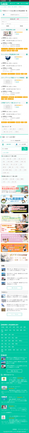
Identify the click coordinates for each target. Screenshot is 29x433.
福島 (25, 327)
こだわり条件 (5, 152)
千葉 (14, 330)
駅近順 (21, 26)
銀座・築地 (9, 158)
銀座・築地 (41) (13, 129)
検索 (18, 3)
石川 (9, 337)
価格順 (7, 26)
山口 (9, 343)
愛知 (2, 334)
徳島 (13, 346)
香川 (6, 346)
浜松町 (15, 158)
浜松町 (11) (21, 129)
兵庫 (6, 340)
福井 (16, 337)
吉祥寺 (4, 181)
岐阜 (13, 334)
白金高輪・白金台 (6, 172)
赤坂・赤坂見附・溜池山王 (7, 169)
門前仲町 (16, 161)
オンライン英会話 (25, 3)
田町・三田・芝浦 (14, 164)
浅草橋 (25, 169)
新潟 (2, 337)
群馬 (21, 330)
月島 (4, 158)
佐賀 (17, 349)
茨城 (17, 330)
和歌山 (20, 340)
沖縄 (2, 351)
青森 (7, 327)
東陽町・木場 (11, 167)
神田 (20, 169)
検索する (24, 149)
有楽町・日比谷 (5, 164)
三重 (9, 334)
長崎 (14, 349)
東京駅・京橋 (23, 161)
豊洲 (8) (17, 131)
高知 (9, 346)
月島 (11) (5, 129)
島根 (16, 343)
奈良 (16, 340)
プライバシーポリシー (23, 429)
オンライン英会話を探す (16, 140)
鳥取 (13, 343)
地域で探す (9, 144)
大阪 (2, 340)
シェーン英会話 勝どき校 (8, 29)
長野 (6, 337)
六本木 (16, 169)
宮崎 (25, 349)
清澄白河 (22, 167)
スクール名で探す (22, 144)
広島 (2, 343)
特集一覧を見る (14, 287)
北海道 (2, 327)
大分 (21, 349)
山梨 (2, 331)
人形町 (21, 164)
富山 (13, 337)
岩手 (10, 327)
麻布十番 (4, 167)
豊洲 (4, 161)
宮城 (17, 327)
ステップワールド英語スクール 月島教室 (12, 77)
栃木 (25, 330)
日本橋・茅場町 (9, 161)
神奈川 (6, 330)
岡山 (6, 343)
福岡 (2, 349)
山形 (21, 327)
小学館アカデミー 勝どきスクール (10, 103)
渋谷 (9, 181)
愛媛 (2, 346)
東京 (2, 330)
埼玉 (10, 330)
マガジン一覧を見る (14, 314)
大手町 (17, 167)
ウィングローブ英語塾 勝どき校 (10, 54)
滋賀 (13, 340)
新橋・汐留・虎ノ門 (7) (8, 131)
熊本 (6, 349)
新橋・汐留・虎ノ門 (22, 158)
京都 (9, 340)
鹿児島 (9, 349)
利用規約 (15, 429)
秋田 (14, 327)
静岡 (6, 334)
